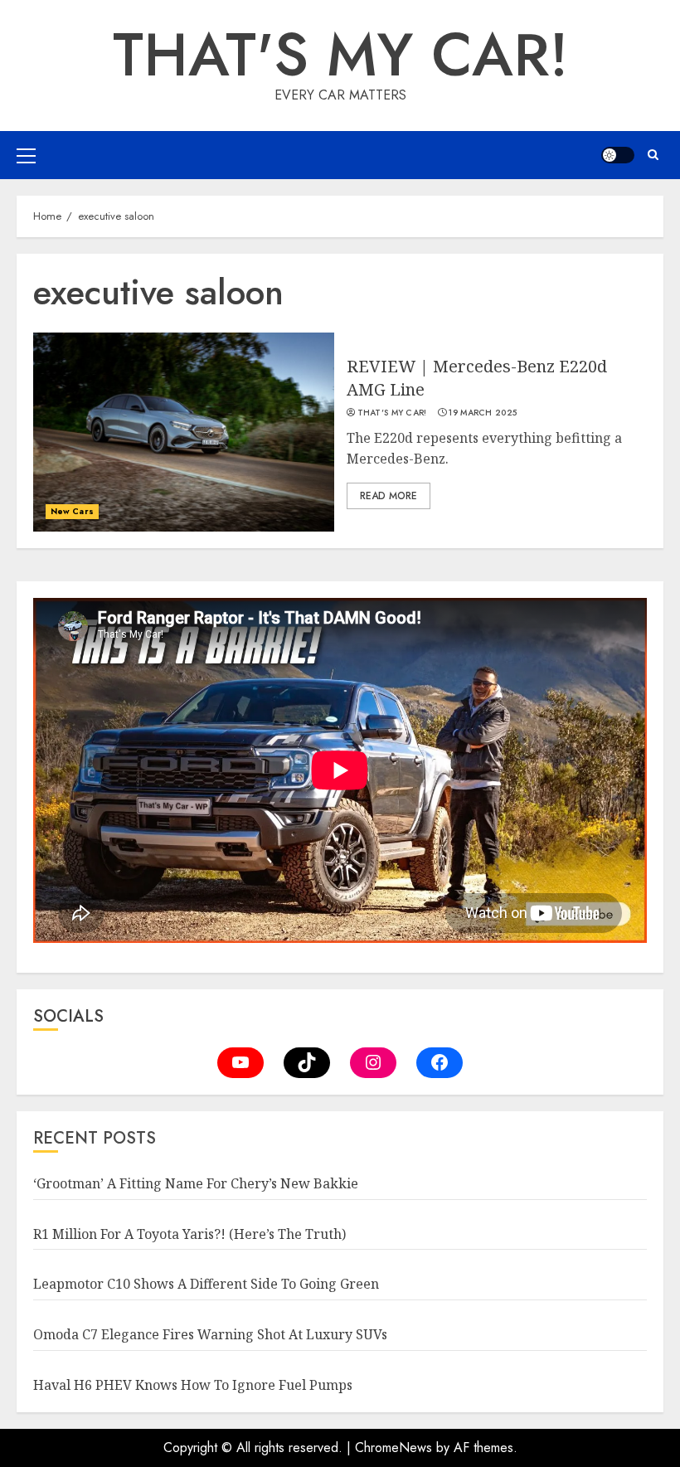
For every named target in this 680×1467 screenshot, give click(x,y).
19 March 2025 (483, 413)
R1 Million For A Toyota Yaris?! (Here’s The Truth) (189, 1234)
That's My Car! (340, 55)
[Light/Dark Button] (617, 155)
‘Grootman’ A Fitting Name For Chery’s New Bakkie (195, 1183)
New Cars (72, 511)
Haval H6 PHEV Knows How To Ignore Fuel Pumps (192, 1385)
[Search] (653, 154)
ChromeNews (393, 1447)
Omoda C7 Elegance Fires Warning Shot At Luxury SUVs (210, 1334)
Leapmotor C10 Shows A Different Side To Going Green (206, 1284)
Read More (388, 495)
